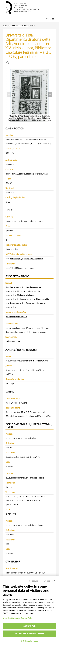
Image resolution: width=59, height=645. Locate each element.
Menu (48, 18)
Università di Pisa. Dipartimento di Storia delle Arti (27, 360)
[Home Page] (29, 7)
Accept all (29, 626)
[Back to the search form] (7, 62)
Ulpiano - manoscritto (26, 299)
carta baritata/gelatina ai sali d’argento (26, 258)
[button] (50, 94)
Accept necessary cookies (29, 633)
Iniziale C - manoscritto (15, 287)
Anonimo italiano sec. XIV (16, 316)
